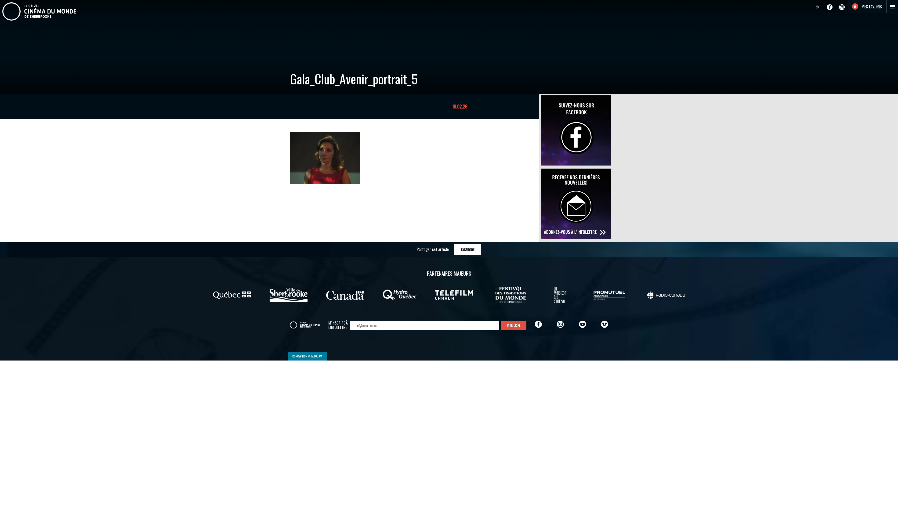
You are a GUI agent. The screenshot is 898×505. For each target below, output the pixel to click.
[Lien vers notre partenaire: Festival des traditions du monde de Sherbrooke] (510, 295)
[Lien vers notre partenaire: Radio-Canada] (666, 295)
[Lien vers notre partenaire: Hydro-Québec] (399, 295)
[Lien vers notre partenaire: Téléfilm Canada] (454, 295)
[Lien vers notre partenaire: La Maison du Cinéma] (560, 295)
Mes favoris (871, 7)
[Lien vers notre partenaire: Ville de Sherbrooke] (288, 295)
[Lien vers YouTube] (582, 324)
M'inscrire (513, 325)
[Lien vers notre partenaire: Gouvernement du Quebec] (232, 295)
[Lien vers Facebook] (830, 7)
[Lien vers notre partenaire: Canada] (345, 295)
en (817, 7)
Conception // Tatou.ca (307, 356)
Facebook (467, 249)
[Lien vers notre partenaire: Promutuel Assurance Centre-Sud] (609, 295)
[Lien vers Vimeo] (604, 324)
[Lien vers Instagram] (842, 7)
